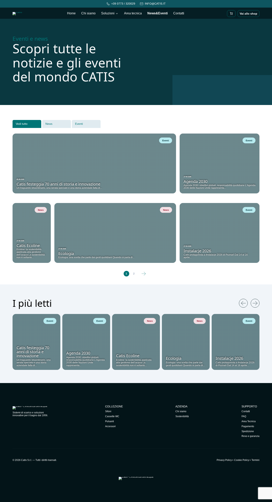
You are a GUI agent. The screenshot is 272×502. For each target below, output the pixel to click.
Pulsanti (109, 421)
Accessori (110, 426)
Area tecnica (133, 13)
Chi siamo (88, 13)
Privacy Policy (224, 460)
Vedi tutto (21, 123)
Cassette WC (112, 416)
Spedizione (248, 431)
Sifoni (108, 411)
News (48, 123)
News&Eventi (157, 13)
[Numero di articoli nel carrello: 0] (231, 13)
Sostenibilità (182, 416)
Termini (255, 460)
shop (248, 13)
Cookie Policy (241, 460)
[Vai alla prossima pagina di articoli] (144, 273)
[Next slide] (255, 303)
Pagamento (248, 426)
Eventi (79, 123)
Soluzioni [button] (107, 13)
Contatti (178, 13)
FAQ (244, 416)
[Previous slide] (243, 303)
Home (71, 13)
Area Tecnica (249, 421)
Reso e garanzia (250, 436)
